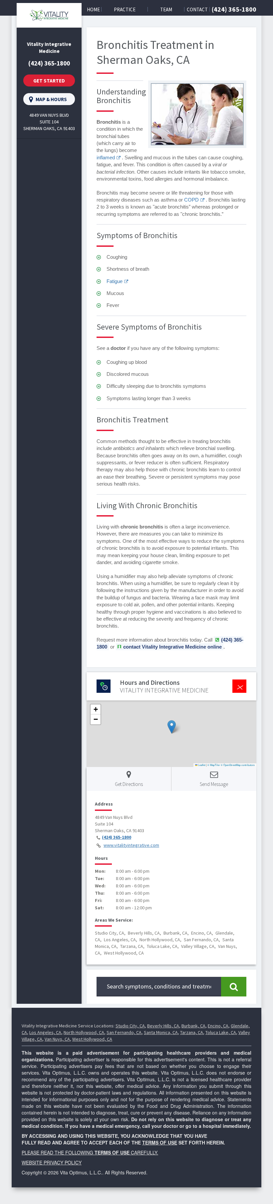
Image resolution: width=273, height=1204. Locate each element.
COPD (191, 200)
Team (166, 9)
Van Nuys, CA (57, 1039)
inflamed (106, 157)
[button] (171, 727)
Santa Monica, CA (161, 1032)
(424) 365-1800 (234, 9)
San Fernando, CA (124, 1032)
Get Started (49, 80)
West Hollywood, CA (92, 1039)
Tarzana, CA (191, 1032)
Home (93, 9)
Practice (125, 9)
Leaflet (201, 765)
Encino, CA (218, 1026)
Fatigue (115, 281)
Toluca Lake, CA (220, 1032)
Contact (197, 9)
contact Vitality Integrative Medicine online (172, 647)
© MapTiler (213, 765)
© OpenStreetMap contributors (238, 765)
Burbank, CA (193, 1026)
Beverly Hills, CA (163, 1026)
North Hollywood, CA (84, 1032)
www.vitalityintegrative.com (131, 845)
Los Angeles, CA (45, 1032)
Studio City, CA (130, 1026)
